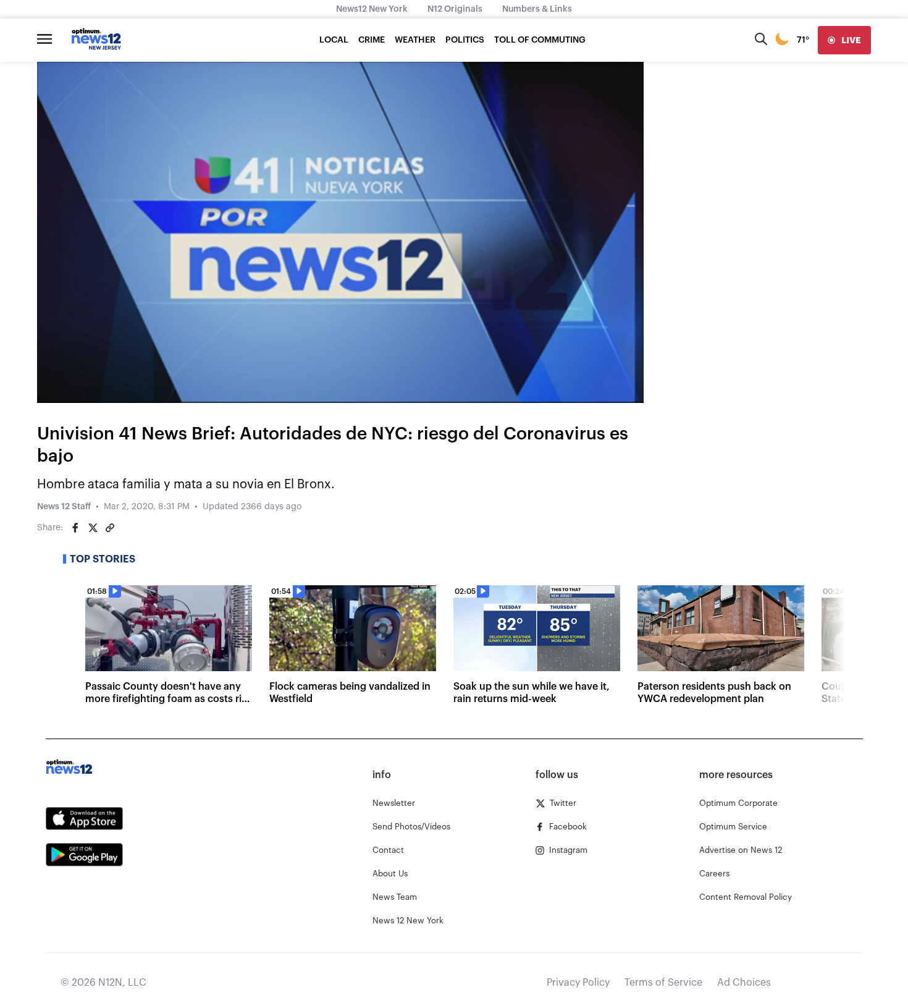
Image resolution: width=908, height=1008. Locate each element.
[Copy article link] (110, 528)
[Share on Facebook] (75, 528)
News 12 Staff (64, 506)
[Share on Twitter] (93, 528)
